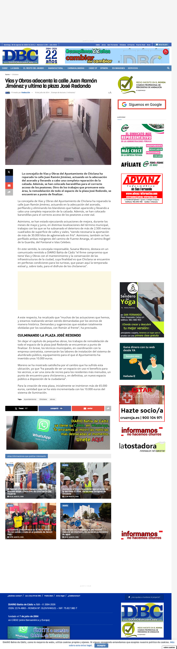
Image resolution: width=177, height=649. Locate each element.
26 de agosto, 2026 (16, 537)
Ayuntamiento (30, 399)
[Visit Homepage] (31, 55)
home (7, 74)
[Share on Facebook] (9, 179)
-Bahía (10, 465)
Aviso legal (60, 596)
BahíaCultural (55, 68)
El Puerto (131, 45)
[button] (144, 597)
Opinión (104, 68)
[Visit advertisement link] (117, 55)
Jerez (103, 45)
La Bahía (15, 68)
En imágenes (118, 68)
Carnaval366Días (76, 68)
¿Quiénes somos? (15, 596)
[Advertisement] (88, 19)
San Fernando (112, 45)
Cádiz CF (93, 68)
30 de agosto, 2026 (16, 497)
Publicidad (48, 596)
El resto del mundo (33, 68)
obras (52, 399)
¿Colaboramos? (74, 596)
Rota (148, 45)
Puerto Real (140, 45)
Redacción (25, 92)
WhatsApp (163, 45)
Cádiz (98, 45)
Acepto (101, 645)
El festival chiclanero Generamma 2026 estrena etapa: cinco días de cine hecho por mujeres (29, 491)
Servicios (133, 68)
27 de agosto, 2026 (71, 497)
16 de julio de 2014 (42, 92)
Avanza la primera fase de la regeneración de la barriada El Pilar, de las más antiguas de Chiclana (85, 491)
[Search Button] (168, 68)
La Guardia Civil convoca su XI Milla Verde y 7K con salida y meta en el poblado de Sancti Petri (29, 532)
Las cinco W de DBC (33, 596)
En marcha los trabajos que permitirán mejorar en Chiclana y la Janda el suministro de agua (85, 532)
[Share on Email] (9, 185)
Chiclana (123, 45)
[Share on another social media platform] (9, 192)
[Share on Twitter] (9, 172)
